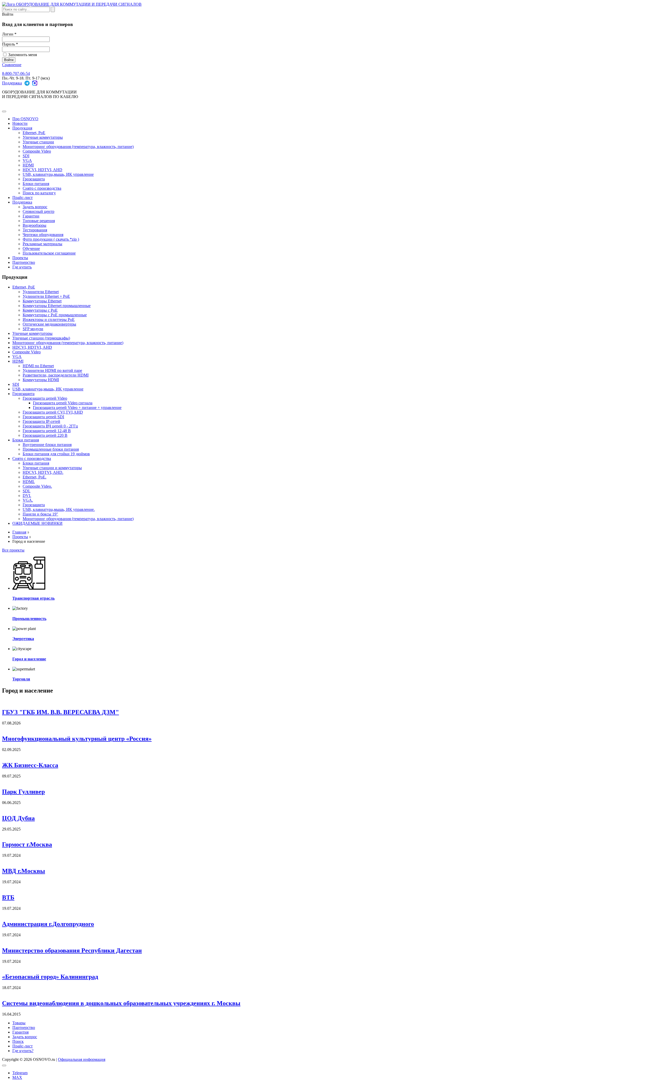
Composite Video (37, 151)
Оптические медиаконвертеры (49, 324)
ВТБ (8, 897)
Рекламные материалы (42, 244)
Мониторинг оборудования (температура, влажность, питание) (78, 146)
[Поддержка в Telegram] (27, 83)
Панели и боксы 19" (40, 514)
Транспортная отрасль (33, 598)
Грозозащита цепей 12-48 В (47, 431)
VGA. (28, 500)
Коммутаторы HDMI (41, 380)
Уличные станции (38, 142)
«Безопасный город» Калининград (50, 976)
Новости (20, 123)
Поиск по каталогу (39, 193)
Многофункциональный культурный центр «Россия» (77, 738)
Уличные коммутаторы (43, 137)
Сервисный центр (38, 211)
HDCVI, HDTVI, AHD (42, 170)
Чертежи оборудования (43, 234)
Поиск (18, 1041)
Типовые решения (39, 220)
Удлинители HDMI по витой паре (52, 370)
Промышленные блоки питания (51, 449)
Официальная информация (81, 1059)
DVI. (27, 495)
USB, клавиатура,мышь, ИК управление (58, 174)
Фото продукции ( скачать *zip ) (51, 239)
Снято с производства (42, 188)
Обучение (31, 248)
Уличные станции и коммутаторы (52, 468)
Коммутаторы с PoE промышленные (55, 315)
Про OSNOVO (25, 119)
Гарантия (20, 1032)
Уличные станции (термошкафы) (41, 338)
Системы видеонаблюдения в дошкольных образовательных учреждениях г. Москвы (121, 1003)
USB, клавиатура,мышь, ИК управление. (59, 509)
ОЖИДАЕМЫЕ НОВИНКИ (37, 523)
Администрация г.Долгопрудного (48, 924)
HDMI (28, 165)
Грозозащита (34, 179)
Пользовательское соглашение (49, 253)
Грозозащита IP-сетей (41, 421)
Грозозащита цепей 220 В (45, 435)
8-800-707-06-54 (16, 73)
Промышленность (29, 618)
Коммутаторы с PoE (40, 310)
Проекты (20, 258)
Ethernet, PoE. (34, 477)
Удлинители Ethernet (41, 292)
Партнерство (23, 262)
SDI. (26, 491)
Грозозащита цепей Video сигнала (62, 403)
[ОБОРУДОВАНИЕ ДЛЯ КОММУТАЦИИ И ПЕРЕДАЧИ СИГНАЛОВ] (72, 4)
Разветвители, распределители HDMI (56, 375)
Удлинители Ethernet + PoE (46, 296)
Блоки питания (36, 183)
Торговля (21, 679)
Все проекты (13, 550)
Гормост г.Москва (27, 844)
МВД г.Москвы (23, 871)
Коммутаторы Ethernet (42, 301)
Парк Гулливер (23, 791)
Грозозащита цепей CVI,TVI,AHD (53, 412)
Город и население (29, 659)
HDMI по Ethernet (38, 366)
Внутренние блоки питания (47, 444)
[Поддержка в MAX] (34, 83)
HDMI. (29, 481)
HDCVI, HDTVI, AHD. (43, 472)
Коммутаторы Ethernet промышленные (57, 305)
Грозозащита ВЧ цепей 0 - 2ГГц (50, 426)
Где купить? (22, 1050)
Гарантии (31, 216)
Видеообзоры (34, 225)
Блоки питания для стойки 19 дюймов (56, 454)
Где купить (22, 267)
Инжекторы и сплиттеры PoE (49, 319)
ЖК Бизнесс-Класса (30, 765)
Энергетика (23, 638)
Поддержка (12, 83)
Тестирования (35, 230)
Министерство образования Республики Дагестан (72, 950)
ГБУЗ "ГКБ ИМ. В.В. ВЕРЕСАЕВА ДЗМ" (60, 712)
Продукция (22, 128)
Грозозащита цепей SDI (43, 417)
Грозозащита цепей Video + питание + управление (77, 407)
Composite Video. (37, 486)
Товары (18, 1023)
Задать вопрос (35, 207)
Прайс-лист (22, 197)
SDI (26, 156)
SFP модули (33, 329)
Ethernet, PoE (34, 132)
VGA (27, 160)
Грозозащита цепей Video (45, 398)
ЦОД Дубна (18, 818)
